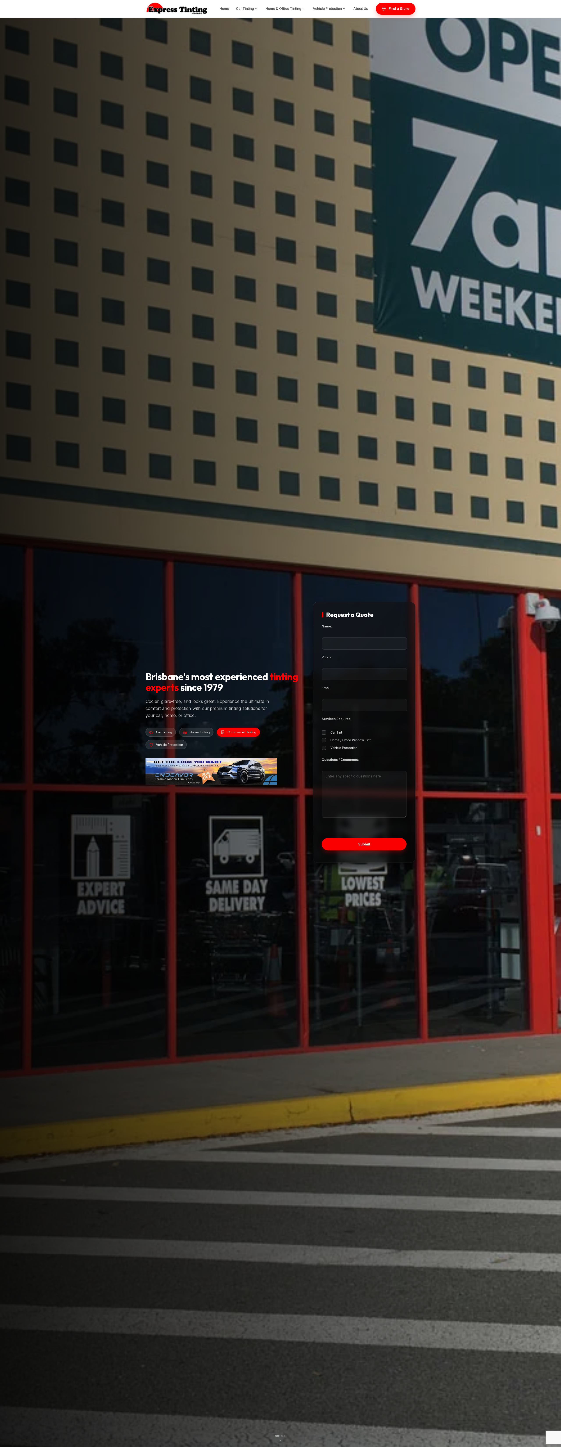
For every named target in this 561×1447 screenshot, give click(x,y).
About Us (360, 9)
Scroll (280, 1435)
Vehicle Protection (327, 9)
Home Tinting (200, 732)
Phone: (327, 657)
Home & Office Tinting (283, 9)
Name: (327, 626)
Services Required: (337, 719)
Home (224, 9)
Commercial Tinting (241, 732)
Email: (326, 688)
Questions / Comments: (340, 759)
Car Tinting (245, 9)
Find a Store (399, 8)
